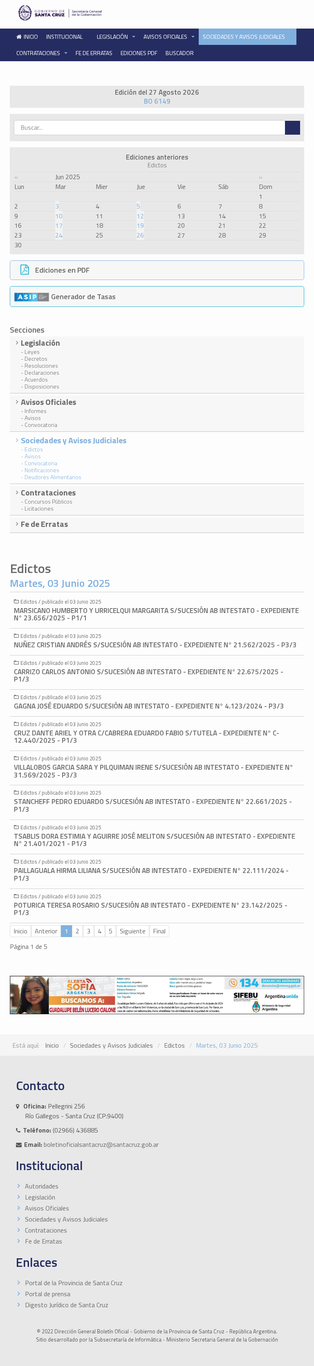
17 (59, 225)
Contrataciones (38, 53)
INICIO (31, 36)
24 (59, 235)
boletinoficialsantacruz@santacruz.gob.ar (101, 1144)
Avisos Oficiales (166, 36)
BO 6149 (157, 101)
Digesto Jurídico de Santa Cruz (66, 1305)
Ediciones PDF (139, 53)
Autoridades (41, 1186)
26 (140, 235)
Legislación (113, 36)
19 (140, 225)
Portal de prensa (47, 1294)
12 (140, 216)
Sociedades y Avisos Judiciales (244, 36)
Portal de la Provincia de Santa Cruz (74, 1283)
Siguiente (133, 931)
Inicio (52, 1045)
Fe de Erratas (94, 53)
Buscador (180, 53)
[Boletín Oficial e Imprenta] (83, 13)
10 (59, 216)
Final (159, 931)
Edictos (174, 1045)
